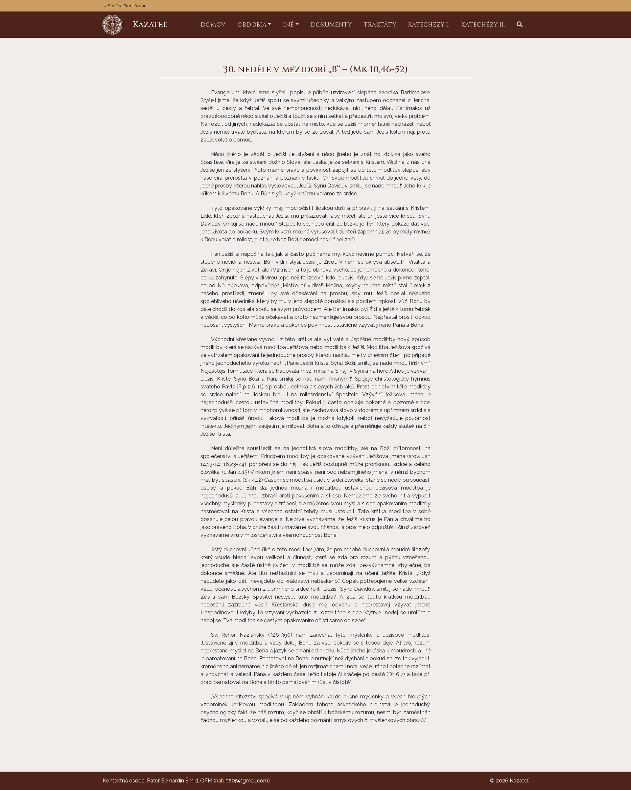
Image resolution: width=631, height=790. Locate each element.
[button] (519, 25)
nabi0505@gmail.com (241, 781)
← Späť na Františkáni (124, 5)
